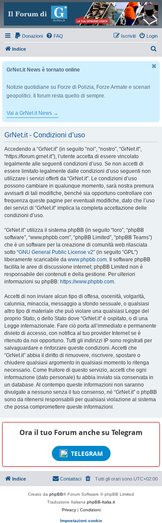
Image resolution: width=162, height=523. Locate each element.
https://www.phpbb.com (87, 282)
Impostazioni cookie (81, 520)
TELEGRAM (87, 453)
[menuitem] (28, 36)
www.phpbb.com (87, 260)
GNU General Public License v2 (56, 252)
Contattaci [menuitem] (70, 478)
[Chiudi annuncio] (154, 66)
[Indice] (81, 14)
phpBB (56, 494)
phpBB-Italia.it (101, 502)
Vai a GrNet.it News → (32, 113)
